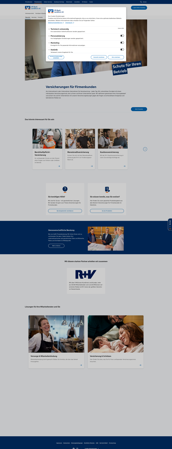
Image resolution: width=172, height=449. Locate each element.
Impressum (69, 22)
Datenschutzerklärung (55, 22)
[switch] (122, 36)
